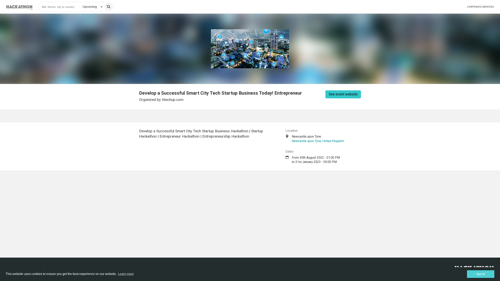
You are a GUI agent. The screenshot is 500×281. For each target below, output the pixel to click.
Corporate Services (480, 6)
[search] (108, 7)
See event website (343, 94)
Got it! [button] (481, 274)
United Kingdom (333, 141)
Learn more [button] (126, 274)
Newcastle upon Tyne (306, 141)
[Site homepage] (19, 7)
